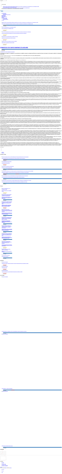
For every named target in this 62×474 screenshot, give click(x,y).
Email (1, 453)
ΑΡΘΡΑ (3, 49)
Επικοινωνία (3, 469)
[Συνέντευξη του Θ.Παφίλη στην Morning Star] (8, 166)
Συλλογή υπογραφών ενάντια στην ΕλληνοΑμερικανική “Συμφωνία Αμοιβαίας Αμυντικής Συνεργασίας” (13, 158)
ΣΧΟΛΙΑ (6, 183)
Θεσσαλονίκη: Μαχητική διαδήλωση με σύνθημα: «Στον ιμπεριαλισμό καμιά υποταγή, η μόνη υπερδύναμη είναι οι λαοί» (7, 237)
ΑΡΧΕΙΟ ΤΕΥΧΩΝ (5, 18)
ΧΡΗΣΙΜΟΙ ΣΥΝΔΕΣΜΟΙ (5, 465)
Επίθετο (1, 452)
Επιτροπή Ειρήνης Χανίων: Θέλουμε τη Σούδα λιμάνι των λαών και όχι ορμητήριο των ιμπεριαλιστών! (7, 198)
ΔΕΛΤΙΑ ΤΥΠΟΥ (5, 25)
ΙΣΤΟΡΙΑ (3, 462)
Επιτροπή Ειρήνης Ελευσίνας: (5, 256)
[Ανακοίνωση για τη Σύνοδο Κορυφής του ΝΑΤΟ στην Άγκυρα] (10, 36)
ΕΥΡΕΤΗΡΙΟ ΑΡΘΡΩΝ (5, 19)
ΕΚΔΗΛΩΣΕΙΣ (5, 164)
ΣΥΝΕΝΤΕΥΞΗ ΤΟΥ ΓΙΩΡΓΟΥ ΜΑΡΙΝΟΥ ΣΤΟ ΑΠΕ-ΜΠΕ (14, 47)
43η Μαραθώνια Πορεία (4, 267)
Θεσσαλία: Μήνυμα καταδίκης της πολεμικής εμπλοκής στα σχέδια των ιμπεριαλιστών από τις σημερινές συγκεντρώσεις (7, 229)
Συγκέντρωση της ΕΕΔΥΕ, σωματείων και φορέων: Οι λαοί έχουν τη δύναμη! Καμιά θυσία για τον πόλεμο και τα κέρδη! (6, 205)
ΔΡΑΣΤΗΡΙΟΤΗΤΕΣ (4, 13)
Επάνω (1, 467)
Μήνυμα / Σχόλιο (2, 455)
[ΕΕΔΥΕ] (1, 11)
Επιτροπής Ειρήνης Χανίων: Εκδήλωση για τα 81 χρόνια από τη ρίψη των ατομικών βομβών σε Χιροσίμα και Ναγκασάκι (7, 213)
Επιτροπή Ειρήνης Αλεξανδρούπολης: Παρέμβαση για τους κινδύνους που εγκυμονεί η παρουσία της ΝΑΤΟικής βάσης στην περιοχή (7, 222)
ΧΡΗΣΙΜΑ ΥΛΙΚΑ (4, 464)
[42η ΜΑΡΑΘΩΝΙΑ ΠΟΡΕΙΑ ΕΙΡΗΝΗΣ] (6, 161)
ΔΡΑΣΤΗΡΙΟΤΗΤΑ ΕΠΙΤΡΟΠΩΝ (6, 14)
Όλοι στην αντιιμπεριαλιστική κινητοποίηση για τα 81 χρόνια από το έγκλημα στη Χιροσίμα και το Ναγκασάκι (14, 33)
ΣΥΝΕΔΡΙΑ (3, 17)
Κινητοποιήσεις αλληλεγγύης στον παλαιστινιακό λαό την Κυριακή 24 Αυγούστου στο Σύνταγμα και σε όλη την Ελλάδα (15, 172)
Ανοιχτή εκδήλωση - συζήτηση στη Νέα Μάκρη (7, 388)
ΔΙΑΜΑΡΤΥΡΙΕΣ (5, 159)
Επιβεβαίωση (2, 460)
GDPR (2, 472)
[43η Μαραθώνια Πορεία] (5, 266)
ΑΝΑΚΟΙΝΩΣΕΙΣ (5, 34)
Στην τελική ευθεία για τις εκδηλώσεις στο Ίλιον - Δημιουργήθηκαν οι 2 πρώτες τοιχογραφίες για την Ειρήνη (14, 331)
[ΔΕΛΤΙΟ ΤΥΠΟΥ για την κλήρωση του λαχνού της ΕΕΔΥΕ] (9, 41)
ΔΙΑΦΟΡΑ (5, 49)
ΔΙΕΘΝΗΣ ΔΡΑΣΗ (4, 15)
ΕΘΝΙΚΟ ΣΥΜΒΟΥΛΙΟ (4, 16)
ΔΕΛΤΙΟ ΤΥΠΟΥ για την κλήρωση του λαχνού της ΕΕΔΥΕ (8, 42)
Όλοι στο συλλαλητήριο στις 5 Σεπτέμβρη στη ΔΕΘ (10, 7)
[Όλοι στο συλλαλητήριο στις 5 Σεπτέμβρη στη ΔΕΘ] (9, 27)
